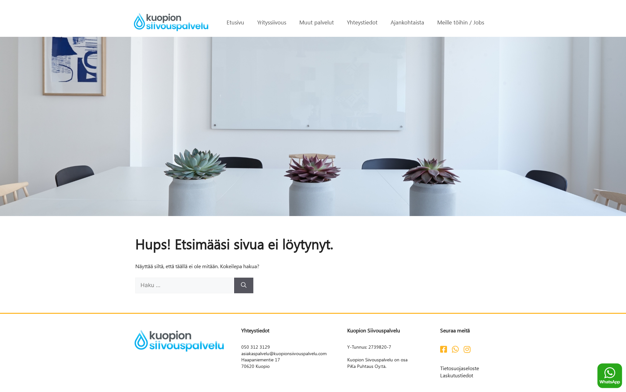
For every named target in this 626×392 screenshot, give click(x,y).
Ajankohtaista (407, 22)
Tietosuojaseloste (459, 368)
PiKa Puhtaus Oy (363, 366)
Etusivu (235, 22)
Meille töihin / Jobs (460, 22)
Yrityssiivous (271, 22)
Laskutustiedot (456, 375)
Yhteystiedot (362, 22)
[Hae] (243, 285)
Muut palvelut (316, 22)
